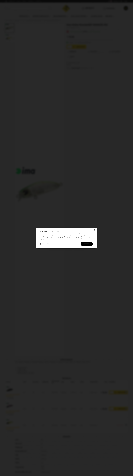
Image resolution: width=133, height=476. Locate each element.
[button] (45, 244)
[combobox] (94, 229)
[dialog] (66, 238)
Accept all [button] (86, 244)
